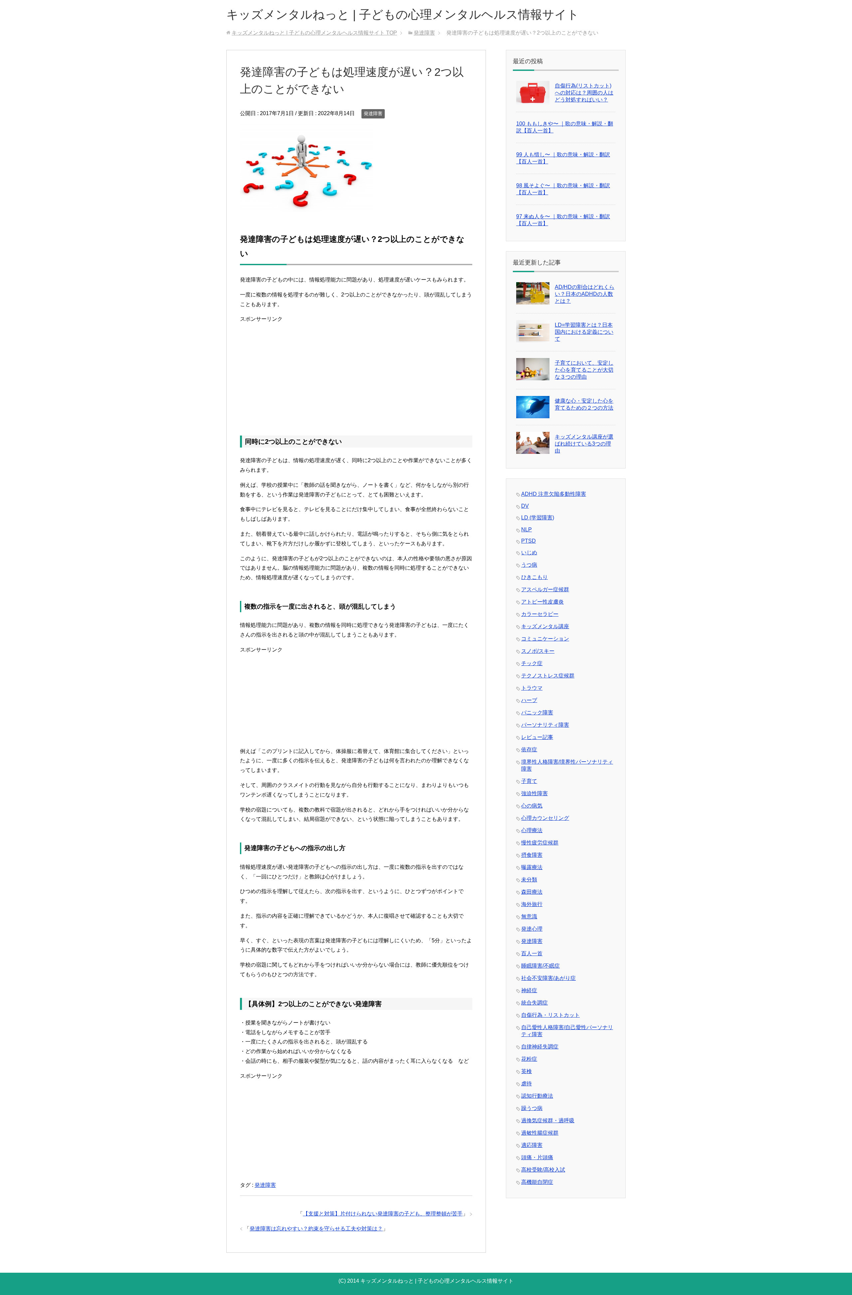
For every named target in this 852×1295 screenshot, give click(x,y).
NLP (526, 529)
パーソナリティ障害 (545, 725)
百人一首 (531, 953)
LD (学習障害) (537, 517)
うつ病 (529, 565)
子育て (529, 781)
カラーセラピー (539, 614)
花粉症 (529, 1059)
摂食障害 (531, 855)
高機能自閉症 (537, 1182)
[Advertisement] (356, 370)
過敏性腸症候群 (539, 1133)
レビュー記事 (537, 737)
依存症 (529, 749)
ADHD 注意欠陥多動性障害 (553, 494)
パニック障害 (537, 712)
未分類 (529, 879)
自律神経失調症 (539, 1046)
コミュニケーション (545, 639)
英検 (526, 1071)
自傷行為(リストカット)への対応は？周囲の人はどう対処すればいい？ (584, 92)
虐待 (526, 1083)
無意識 (529, 916)
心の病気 (531, 806)
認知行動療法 (537, 1096)
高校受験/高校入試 (543, 1170)
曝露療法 (531, 867)
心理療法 (531, 830)
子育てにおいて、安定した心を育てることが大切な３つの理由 (584, 370)
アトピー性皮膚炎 (542, 602)
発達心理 (531, 929)
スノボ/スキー (537, 651)
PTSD (528, 541)
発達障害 (373, 113)
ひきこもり (534, 577)
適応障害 (531, 1145)
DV (525, 506)
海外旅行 (531, 904)
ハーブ (529, 700)
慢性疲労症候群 (539, 842)
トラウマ (531, 688)
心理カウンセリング (545, 818)
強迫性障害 (534, 793)
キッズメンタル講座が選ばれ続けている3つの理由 (584, 444)
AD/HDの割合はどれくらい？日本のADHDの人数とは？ (584, 294)
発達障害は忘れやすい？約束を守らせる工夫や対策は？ (316, 1228)
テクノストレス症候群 (547, 675)
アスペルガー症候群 (545, 589)
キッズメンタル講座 (545, 626)
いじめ (529, 552)
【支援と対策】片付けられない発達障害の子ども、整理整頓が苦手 (383, 1213)
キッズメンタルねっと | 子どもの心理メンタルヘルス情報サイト (402, 14)
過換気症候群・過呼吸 (547, 1120)
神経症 (529, 990)
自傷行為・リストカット (550, 1015)
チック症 (531, 663)
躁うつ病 (531, 1108)
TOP (314, 33)
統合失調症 (534, 1003)
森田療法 (531, 892)
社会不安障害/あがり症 (548, 978)
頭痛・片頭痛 (537, 1157)
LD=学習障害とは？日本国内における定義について (584, 332)
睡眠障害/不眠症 (540, 966)
